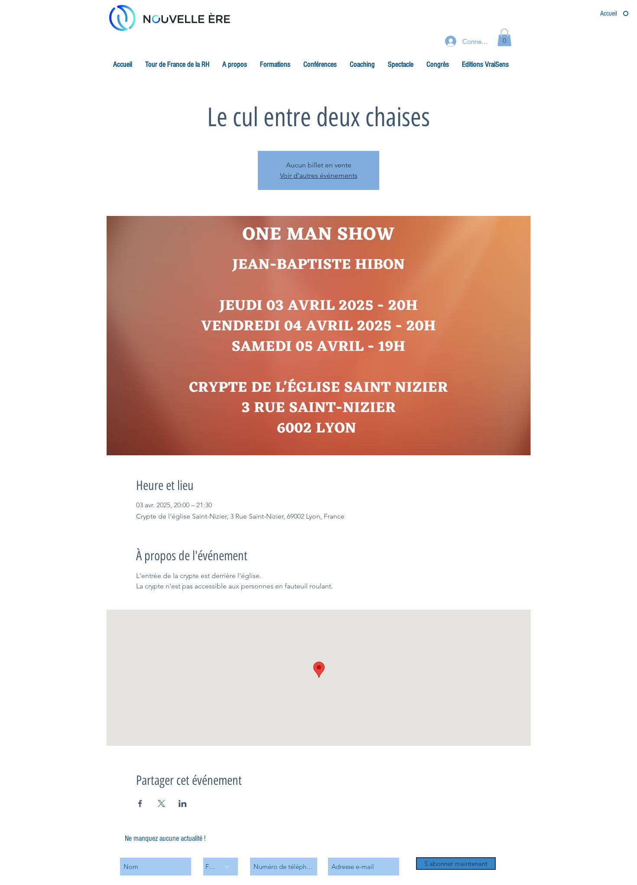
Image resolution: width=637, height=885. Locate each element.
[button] (504, 37)
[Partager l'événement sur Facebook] (140, 803)
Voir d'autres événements (319, 175)
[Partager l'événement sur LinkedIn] (183, 803)
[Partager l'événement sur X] (161, 803)
